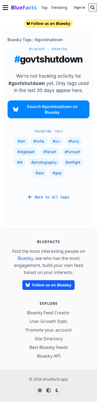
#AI (20, 162)
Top (44, 7)
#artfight (72, 162)
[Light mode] (40, 390)
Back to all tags (51, 197)
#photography (44, 162)
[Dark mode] (57, 390)
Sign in (79, 7)
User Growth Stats (48, 321)
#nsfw (38, 141)
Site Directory (49, 339)
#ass (40, 173)
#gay (57, 173)
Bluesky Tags (20, 39)
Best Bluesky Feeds (48, 347)
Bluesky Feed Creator (48, 313)
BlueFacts (24, 7)
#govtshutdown (49, 39)
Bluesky (25, 258)
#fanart (49, 151)
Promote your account (49, 330)
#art (21, 141)
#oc (56, 141)
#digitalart (26, 151)
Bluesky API (48, 356)
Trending (59, 7)
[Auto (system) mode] (48, 390)
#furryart (72, 151)
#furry (73, 141)
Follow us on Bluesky (50, 23)
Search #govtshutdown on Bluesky (52, 109)
